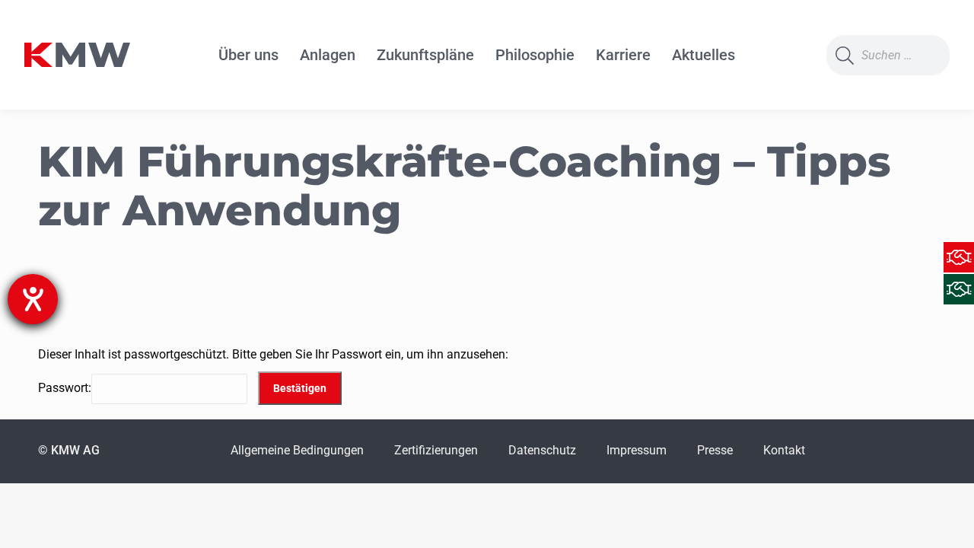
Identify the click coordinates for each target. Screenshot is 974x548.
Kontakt (784, 450)
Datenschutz (542, 450)
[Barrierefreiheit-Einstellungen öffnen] (33, 299)
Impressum (636, 450)
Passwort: (64, 388)
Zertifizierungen (436, 450)
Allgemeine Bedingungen (297, 450)
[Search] (845, 55)
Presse (715, 450)
